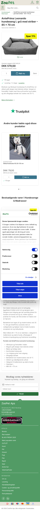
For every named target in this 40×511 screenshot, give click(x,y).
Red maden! (6, 434)
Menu (2, 9)
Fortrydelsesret (7, 493)
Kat (3, 449)
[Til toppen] (20, 401)
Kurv (37, 3)
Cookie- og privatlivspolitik (11, 488)
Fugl (3, 455)
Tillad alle (20, 283)
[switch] (35, 256)
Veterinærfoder (7, 470)
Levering (21, 83)
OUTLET (5, 443)
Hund (4, 446)
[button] (20, 46)
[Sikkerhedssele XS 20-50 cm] (20, 147)
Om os (4, 479)
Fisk (3, 458)
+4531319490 (6, 410)
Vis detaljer (29, 277)
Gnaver (4, 452)
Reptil (4, 461)
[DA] (7, 2)
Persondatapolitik (8, 490)
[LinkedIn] (8, 498)
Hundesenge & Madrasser (6, 12)
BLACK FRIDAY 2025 (9, 437)
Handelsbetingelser (8, 485)
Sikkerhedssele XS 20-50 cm (13, 163)
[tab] (18, 189)
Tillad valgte (20, 289)
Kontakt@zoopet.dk (8, 412)
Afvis (20, 295)
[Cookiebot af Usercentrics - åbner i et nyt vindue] (29, 214)
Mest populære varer (9, 440)
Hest (3, 464)
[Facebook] (3, 498)
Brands (4, 431)
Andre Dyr (5, 467)
